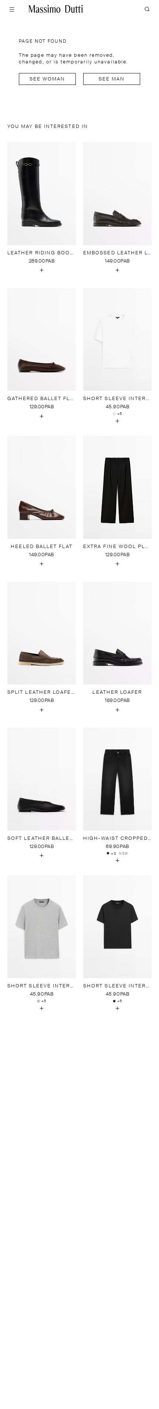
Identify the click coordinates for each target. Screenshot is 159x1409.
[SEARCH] (147, 8)
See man (112, 79)
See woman (47, 79)
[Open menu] (11, 8)
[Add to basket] (41, 270)
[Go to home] (56, 9)
